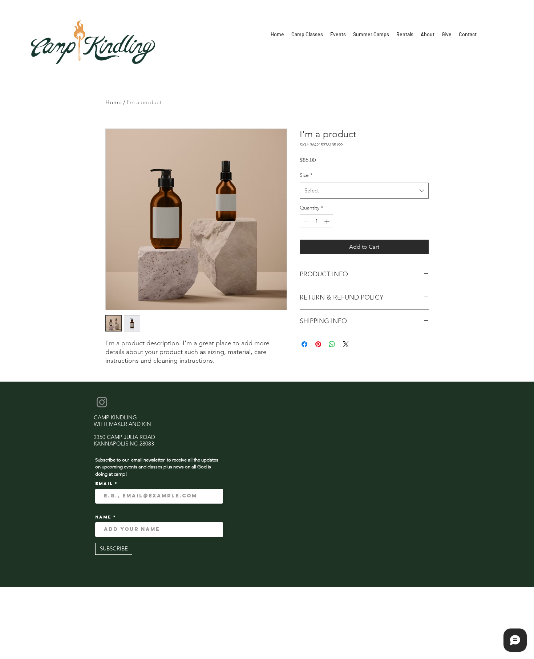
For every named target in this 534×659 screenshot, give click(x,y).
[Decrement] (305, 221)
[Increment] (327, 221)
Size (306, 175)
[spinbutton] (316, 221)
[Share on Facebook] (304, 344)
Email (105, 483)
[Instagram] (102, 402)
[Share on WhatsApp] (332, 344)
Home (113, 102)
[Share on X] (345, 344)
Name (104, 517)
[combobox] (364, 191)
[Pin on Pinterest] (318, 344)
